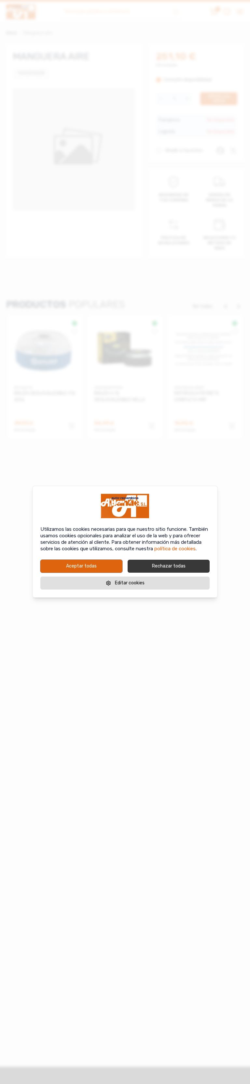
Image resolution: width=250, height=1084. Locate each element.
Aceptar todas (81, 566)
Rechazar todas (169, 566)
